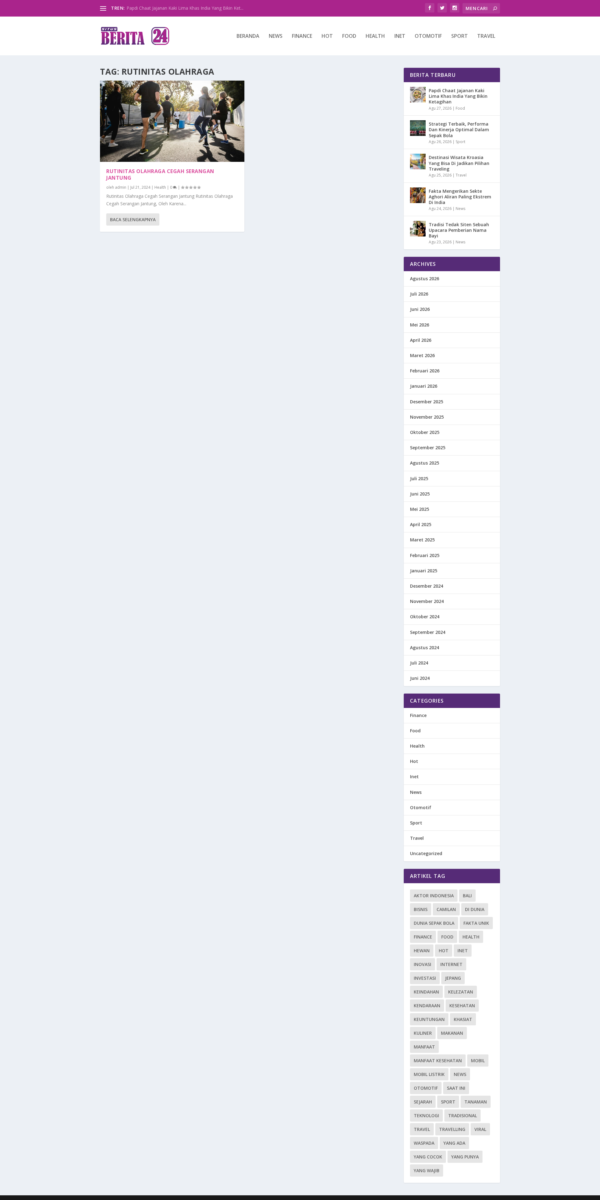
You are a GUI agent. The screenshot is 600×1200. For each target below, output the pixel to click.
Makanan (452, 1033)
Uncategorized (426, 853)
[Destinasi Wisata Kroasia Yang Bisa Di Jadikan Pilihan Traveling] (418, 161)
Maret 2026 (422, 355)
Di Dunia (474, 909)
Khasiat (463, 1019)
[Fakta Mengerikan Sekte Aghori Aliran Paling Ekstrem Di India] (418, 195)
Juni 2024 (420, 678)
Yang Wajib (426, 1170)
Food (349, 36)
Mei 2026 (419, 325)
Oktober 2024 (424, 617)
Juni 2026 (420, 309)
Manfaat (424, 1047)
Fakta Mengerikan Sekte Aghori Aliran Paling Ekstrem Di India (460, 196)
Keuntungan (429, 1019)
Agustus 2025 (424, 463)
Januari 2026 (423, 386)
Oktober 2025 (424, 432)
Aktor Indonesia (434, 896)
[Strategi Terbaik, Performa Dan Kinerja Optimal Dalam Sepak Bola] (418, 128)
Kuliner (423, 1033)
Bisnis (421, 909)
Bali (467, 896)
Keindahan (426, 992)
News (275, 36)
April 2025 (420, 524)
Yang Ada (454, 1143)
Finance (302, 36)
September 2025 (427, 448)
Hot (327, 36)
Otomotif (428, 36)
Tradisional (462, 1115)
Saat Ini (456, 1088)
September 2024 (427, 632)
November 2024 (427, 601)
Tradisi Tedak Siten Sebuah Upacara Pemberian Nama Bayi (459, 230)
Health (375, 36)
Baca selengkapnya (133, 219)
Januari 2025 (423, 571)
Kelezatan (460, 992)
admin (120, 187)
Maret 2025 (422, 540)
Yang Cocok (428, 1157)
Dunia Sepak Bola (434, 923)
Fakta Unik (476, 923)
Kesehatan (462, 1005)
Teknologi (426, 1115)
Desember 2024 (426, 586)
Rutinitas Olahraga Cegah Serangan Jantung (160, 174)
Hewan (422, 951)
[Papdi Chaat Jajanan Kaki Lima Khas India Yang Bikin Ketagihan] (418, 94)
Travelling (452, 1129)
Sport (459, 36)
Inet (399, 36)
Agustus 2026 (424, 278)
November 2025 (427, 417)
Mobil (478, 1060)
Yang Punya (465, 1157)
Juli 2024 (419, 663)
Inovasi (422, 964)
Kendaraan (427, 1005)
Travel (486, 36)
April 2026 (420, 340)
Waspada (424, 1143)
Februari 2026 (424, 371)
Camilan (446, 909)
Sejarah (423, 1102)
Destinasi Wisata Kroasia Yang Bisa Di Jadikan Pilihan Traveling (459, 163)
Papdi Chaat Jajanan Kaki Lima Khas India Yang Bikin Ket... (185, 8)
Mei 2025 (419, 509)
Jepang (453, 978)
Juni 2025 (420, 494)
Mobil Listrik (429, 1074)
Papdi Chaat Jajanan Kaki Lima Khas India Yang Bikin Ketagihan (458, 96)
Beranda (248, 36)
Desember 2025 (426, 402)
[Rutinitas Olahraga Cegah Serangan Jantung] (172, 121)
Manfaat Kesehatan (438, 1060)
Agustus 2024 (424, 647)
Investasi (425, 978)
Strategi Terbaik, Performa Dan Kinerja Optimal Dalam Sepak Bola (459, 129)
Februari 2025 (424, 555)
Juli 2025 (419, 478)
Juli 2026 (419, 294)
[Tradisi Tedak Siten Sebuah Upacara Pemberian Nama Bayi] (418, 229)
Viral (480, 1129)
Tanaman (475, 1102)
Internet (451, 964)
